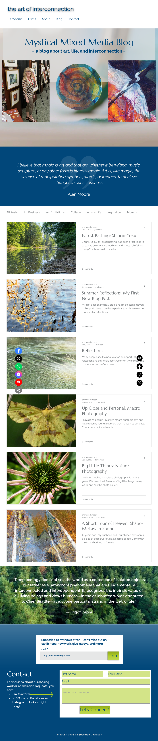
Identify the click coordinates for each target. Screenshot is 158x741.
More (130, 212)
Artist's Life (94, 212)
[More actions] (145, 228)
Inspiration (114, 212)
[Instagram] (140, 375)
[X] (140, 383)
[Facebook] (140, 366)
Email (43, 649)
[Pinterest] (140, 358)
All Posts (12, 212)
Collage (76, 212)
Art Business (32, 212)
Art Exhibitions (55, 212)
